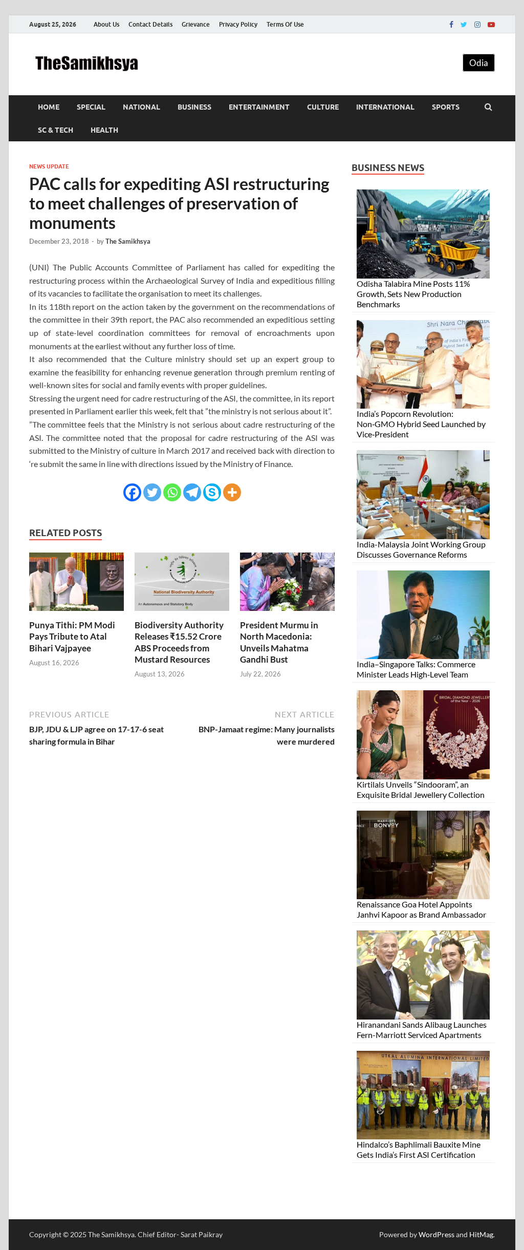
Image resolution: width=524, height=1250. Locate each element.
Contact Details (150, 24)
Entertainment (259, 107)
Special (91, 107)
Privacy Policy (238, 24)
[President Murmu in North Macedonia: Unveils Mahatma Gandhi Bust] (287, 613)
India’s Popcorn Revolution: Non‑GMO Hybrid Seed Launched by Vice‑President (421, 424)
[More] (232, 492)
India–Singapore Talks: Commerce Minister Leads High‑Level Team (416, 669)
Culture (323, 107)
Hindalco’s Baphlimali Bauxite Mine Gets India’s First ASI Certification (419, 1149)
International (385, 107)
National (141, 107)
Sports (446, 107)
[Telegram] (192, 492)
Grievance (196, 24)
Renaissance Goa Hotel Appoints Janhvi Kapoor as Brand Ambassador (421, 909)
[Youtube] (491, 24)
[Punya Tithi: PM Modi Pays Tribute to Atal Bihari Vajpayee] (76, 613)
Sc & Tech (55, 130)
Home (48, 107)
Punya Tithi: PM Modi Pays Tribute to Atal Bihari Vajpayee (72, 636)
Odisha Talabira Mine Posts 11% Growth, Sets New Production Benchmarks (413, 294)
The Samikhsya (127, 241)
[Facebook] (451, 24)
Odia (478, 62)
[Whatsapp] (172, 492)
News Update (49, 166)
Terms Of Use (285, 24)
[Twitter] (464, 24)
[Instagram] (477, 24)
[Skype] (212, 492)
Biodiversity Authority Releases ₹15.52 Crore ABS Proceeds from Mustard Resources (179, 642)
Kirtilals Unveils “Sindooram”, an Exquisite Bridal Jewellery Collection (421, 789)
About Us (106, 24)
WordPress (436, 1234)
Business (194, 107)
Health (104, 130)
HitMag (481, 1234)
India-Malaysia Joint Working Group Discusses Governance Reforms (421, 549)
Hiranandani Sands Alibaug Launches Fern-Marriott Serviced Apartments (422, 1030)
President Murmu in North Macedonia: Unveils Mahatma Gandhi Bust (279, 642)
